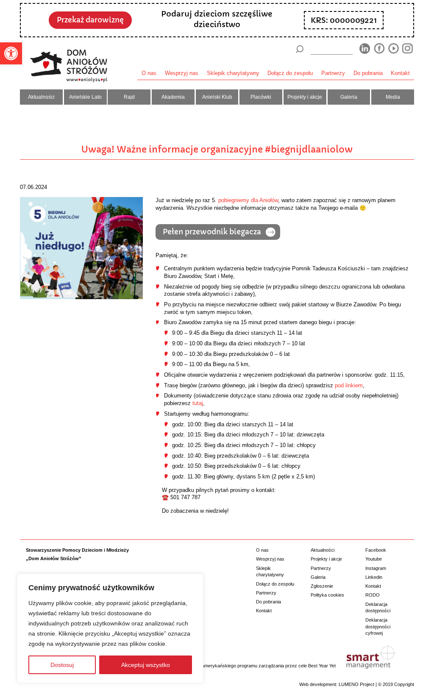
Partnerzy (333, 73)
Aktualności (41, 97)
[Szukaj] (299, 49)
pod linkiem (349, 386)
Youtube (373, 558)
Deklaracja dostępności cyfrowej (377, 626)
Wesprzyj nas (181, 73)
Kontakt (400, 73)
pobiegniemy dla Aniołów (248, 200)
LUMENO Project (356, 684)
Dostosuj (62, 664)
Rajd (129, 97)
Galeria (348, 97)
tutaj (197, 403)
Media (393, 97)
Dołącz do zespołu (290, 73)
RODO (372, 594)
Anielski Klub (217, 97)
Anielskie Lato (85, 97)
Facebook (375, 550)
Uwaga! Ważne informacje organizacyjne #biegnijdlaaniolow (217, 149)
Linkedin (373, 577)
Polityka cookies (327, 594)
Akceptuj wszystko (145, 664)
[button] (11, 53)
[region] (110, 628)
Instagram (375, 568)
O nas (149, 73)
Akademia (173, 97)
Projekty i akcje (304, 97)
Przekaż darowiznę (90, 20)
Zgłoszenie (322, 586)
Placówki (260, 97)
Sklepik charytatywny (233, 73)
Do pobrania (368, 73)
